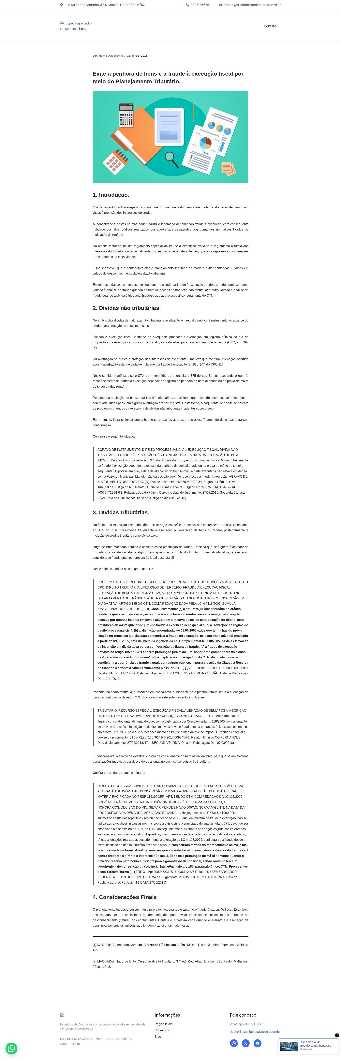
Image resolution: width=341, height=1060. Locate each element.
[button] (200, 5)
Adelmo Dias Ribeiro (110, 55)
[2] (172, 557)
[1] (221, 364)
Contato (270, 26)
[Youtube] (257, 1043)
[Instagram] (234, 1043)
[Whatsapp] (246, 1043)
